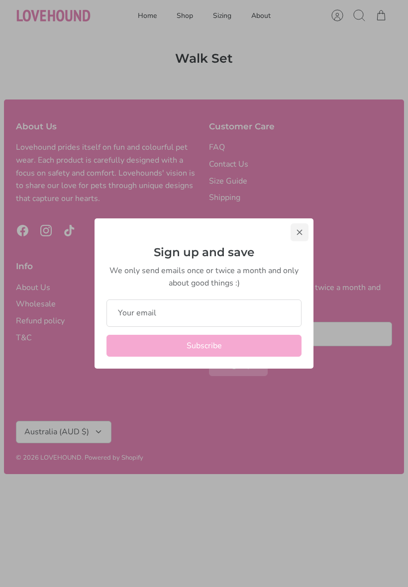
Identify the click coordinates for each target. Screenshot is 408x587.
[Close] (299, 232)
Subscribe (204, 345)
